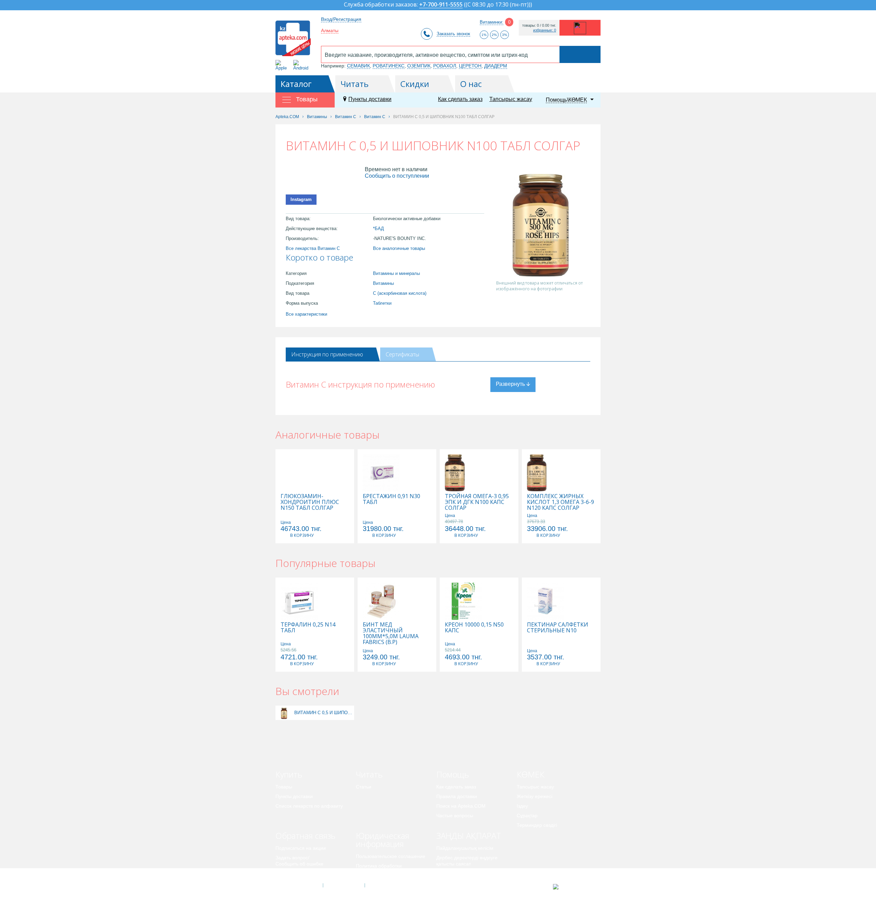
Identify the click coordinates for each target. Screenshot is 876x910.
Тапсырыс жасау (510, 99)
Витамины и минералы (396, 273)
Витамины (383, 283)
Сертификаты (402, 354)
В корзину (301, 535)
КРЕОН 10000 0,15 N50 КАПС (474, 627)
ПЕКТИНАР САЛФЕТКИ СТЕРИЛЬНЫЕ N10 (557, 627)
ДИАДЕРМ (495, 65)
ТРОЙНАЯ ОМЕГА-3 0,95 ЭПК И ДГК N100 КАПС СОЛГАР (477, 502)
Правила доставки (456, 796)
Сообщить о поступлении (397, 176)
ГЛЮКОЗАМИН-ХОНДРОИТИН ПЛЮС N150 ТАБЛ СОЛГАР (310, 502)
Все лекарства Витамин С (313, 248)
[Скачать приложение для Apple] (282, 65)
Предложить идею (295, 873)
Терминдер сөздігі (537, 825)
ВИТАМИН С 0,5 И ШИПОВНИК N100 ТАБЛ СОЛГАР (323, 712)
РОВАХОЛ (444, 65)
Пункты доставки (369, 99)
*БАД (378, 228)
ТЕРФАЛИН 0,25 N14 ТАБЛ (308, 627)
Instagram (301, 199)
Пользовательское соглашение (390, 856)
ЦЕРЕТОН (470, 65)
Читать (354, 83)
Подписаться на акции (300, 848)
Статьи (363, 786)
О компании (343, 885)
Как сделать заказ (460, 99)
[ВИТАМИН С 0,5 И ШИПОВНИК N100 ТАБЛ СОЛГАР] (284, 712)
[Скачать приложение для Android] (302, 65)
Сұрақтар (527, 815)
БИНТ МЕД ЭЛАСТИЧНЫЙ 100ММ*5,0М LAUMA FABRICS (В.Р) (390, 633)
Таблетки (382, 303)
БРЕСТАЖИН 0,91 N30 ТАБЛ (391, 499)
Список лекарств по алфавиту (309, 806)
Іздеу (522, 806)
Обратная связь (305, 835)
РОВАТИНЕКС (388, 65)
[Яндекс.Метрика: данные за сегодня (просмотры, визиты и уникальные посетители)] (572, 886)
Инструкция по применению (327, 354)
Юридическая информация (382, 839)
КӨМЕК (530, 774)
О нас (471, 83)
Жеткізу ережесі (534, 796)
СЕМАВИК (358, 65)
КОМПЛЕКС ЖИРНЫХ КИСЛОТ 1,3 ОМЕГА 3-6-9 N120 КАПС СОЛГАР (560, 502)
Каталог (296, 83)
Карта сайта (386, 885)
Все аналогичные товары (399, 248)
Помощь (452, 774)
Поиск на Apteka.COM (461, 806)
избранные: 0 (544, 30)
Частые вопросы (454, 815)
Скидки (414, 83)
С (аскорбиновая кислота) (399, 293)
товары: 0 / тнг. (539, 25)
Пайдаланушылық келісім (464, 848)
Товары (283, 786)
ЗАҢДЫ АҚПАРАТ (468, 835)
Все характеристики (306, 314)
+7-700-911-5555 (441, 5)
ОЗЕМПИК (418, 65)
